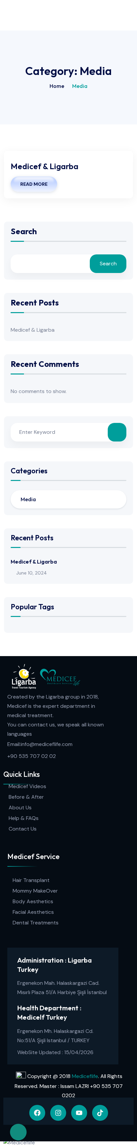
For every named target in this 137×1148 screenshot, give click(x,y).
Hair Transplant (31, 880)
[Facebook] (37, 1113)
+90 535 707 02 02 (31, 756)
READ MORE (34, 184)
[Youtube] (79, 1113)
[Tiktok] (100, 1113)
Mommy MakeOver (35, 890)
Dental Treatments (36, 922)
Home (57, 86)
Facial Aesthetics (33, 912)
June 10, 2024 (31, 573)
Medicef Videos (27, 786)
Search (24, 231)
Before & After (26, 796)
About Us (20, 807)
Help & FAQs (24, 818)
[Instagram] (58, 1113)
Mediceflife (85, 1076)
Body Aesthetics (33, 901)
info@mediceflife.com (46, 744)
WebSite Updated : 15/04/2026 (55, 1052)
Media (28, 499)
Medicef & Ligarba (44, 166)
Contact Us (23, 828)
